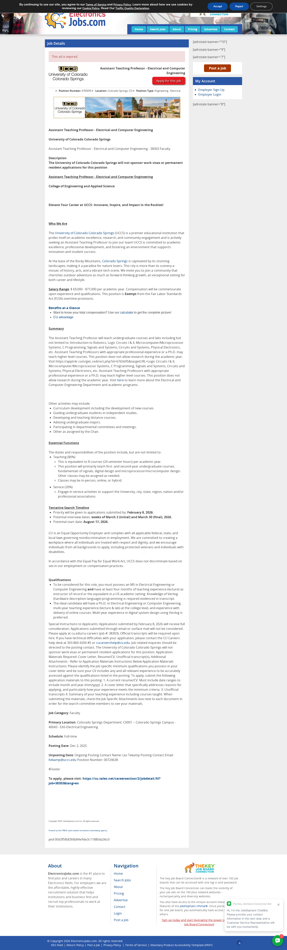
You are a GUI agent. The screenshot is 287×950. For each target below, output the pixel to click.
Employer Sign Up (211, 90)
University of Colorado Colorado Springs (84, 233)
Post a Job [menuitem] (121, 920)
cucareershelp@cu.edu (113, 643)
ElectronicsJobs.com (84, 941)
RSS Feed (57, 945)
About (177, 29)
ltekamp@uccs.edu (62, 760)
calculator (126, 312)
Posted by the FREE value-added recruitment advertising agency (78, 830)
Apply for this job (168, 81)
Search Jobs (158, 29)
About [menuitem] (118, 887)
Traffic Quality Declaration (132, 8)
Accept (217, 6)
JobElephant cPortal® (194, 906)
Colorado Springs (115, 261)
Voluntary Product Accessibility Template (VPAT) (181, 945)
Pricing (192, 29)
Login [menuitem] (118, 913)
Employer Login (209, 94)
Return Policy (75, 945)
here (120, 380)
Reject (239, 6)
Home (139, 29)
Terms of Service (136, 945)
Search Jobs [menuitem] (122, 880)
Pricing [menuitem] (119, 893)
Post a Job (217, 68)
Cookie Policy (90, 8)
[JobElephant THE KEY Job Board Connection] (199, 864)
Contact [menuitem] (119, 907)
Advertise (210, 29)
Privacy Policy (112, 945)
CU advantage (63, 317)
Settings (261, 6)
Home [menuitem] (118, 873)
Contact (229, 29)
